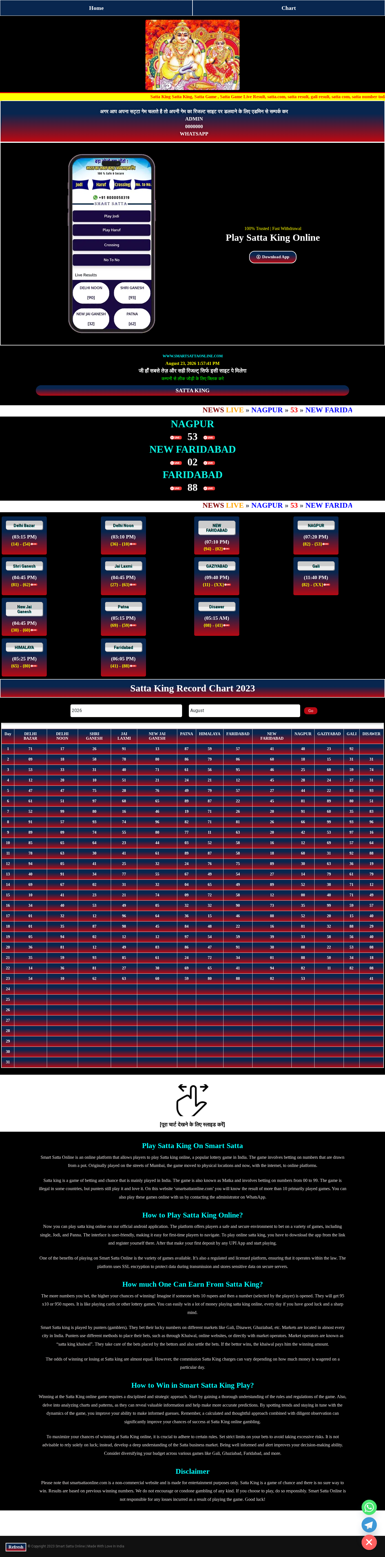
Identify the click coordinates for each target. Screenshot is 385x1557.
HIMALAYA (24, 647)
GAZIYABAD (217, 566)
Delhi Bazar (24, 525)
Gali (316, 566)
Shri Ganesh (24, 566)
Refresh (15, 1547)
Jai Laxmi (123, 566)
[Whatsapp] (369, 1507)
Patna (123, 607)
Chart (289, 8)
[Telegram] (369, 1524)
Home (96, 8)
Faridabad (123, 647)
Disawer (216, 607)
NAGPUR (316, 525)
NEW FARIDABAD (216, 528)
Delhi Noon (123, 525)
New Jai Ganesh (24, 609)
